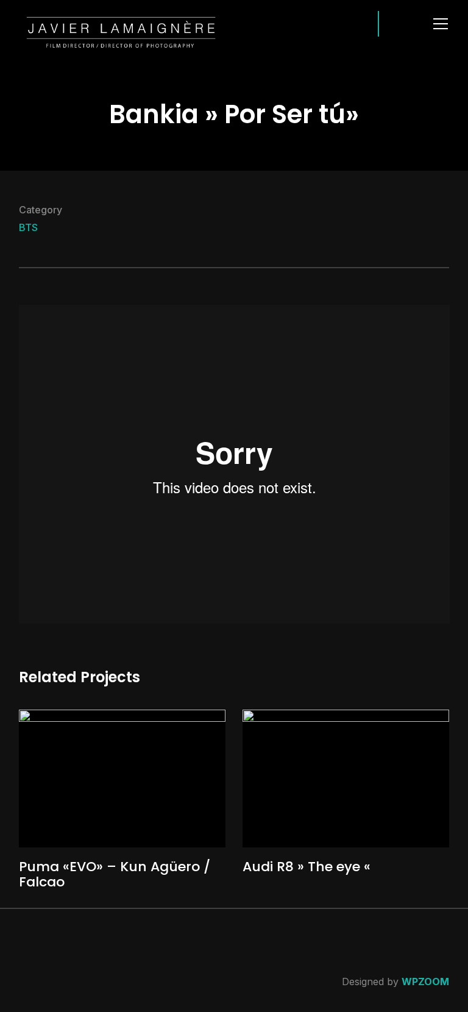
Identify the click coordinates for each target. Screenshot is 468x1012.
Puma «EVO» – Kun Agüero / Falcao (114, 874)
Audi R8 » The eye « (306, 866)
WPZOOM (425, 981)
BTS (28, 227)
